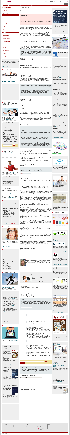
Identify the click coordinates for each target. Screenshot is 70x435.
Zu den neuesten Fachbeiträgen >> (7, 193)
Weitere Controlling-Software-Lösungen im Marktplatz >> (60, 264)
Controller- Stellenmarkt (8, 122)
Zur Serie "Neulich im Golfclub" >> (7, 246)
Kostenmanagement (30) (6, 20)
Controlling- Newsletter (7, 60)
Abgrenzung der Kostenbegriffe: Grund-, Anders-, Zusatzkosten (29, 287)
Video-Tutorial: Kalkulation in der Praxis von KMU (28, 296)
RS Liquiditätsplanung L (57, 344)
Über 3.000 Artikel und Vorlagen (10, 69)
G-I (5, 152)
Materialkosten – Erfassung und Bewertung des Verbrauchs (29, 293)
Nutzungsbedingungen (17, 428)
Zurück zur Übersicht (36, 269)
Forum (6, 5)
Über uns (5, 426)
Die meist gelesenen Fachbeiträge (6, 7)
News (3, 5)
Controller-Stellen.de (50, 425)
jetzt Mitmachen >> (11, 321)
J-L (7, 152)
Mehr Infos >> (61, 67)
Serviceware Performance (7, 183)
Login (67, 1)
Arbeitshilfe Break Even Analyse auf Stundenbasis (10, 207)
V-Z (11, 152)
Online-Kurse (33, 5)
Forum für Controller (12, 172)
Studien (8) (4, 44)
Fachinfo (23, 7)
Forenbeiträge (31, 267)
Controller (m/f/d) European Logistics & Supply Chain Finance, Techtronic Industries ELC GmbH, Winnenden (10, 125)
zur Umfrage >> (14, 305)
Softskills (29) (4, 53)
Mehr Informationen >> (55, 240)
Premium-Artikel (4, 10)
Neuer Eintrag (13, 185)
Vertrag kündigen (17, 425)
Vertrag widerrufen (17, 426)
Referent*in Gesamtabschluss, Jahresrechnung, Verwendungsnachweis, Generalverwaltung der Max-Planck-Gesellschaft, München (10, 129)
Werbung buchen (62, 1)
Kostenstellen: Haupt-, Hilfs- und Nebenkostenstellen (28, 288)
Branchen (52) (4, 17)
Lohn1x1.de (49, 428)
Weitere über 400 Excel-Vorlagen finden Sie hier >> (59, 312)
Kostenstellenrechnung (24, 286)
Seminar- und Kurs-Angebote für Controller (8, 287)
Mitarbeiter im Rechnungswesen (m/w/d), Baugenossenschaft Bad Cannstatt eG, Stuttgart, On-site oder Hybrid (10, 139)
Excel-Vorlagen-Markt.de (51, 430)
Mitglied (7, 77)
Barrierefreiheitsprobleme (29, 428)
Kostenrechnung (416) (6, 32)
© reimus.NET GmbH (4, 433)
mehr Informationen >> (12, 364)
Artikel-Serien (4, 56)
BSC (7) (4, 29)
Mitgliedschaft (28, 426)
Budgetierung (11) (5, 26)
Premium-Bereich (52, 1)
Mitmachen (27, 427)
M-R (8, 152)
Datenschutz (15, 429)
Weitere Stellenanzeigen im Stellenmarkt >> (58, 137)
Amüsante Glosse (7, 226)
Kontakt (4, 425)
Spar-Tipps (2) (4, 47)
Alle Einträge (6, 185)
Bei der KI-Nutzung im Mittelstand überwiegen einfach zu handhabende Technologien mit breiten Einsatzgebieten (10, 252)
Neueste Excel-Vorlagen (8, 200)
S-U (10, 152)
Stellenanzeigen (55, 58)
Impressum (15, 430)
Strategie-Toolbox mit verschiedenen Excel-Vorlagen (60, 375)
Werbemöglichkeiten (6, 427)
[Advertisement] (10, 92)
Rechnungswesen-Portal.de (51, 426)
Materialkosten (22, 31)
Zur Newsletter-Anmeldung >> (6, 66)
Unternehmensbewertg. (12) (6, 38)
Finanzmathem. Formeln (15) (6, 50)
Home (20, 7)
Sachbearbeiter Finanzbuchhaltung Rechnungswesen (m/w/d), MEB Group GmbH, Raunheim (9, 134)
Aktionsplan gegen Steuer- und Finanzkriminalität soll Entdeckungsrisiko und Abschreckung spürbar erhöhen (10, 261)
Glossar (37, 5)
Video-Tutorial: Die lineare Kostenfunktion (27, 295)
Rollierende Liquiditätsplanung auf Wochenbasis (58, 366)
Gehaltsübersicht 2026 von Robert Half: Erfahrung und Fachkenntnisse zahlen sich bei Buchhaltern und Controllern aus (10, 259)
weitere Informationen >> (9, 119)
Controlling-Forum (4, 79)
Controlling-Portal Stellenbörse (63, 187)
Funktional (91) (5, 19)
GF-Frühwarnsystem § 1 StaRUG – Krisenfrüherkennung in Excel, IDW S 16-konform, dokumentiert (10, 217)
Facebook (5, 429)
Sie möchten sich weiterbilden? (9, 272)
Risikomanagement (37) (6, 35)
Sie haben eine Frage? (8, 159)
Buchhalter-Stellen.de (50, 427)
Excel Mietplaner (5, 211)
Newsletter (27, 429)
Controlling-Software (7, 176)
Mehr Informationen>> (59, 381)
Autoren (57, 1)
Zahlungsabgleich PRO (6, 210)
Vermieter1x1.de (50, 429)
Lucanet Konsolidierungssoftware (8, 180)
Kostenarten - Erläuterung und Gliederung (27, 294)
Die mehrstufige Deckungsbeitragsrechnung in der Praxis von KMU (30, 292)
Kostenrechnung (27, 7)
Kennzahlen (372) (5, 23)
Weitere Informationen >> (13, 298)
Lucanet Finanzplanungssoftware (8, 181)
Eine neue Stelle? (7, 102)
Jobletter (27, 430)
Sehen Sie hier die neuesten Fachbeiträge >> (8, 81)
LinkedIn (5, 430)
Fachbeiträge (10, 5)
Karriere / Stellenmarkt (21, 5)
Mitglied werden (47, 1)
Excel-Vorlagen (28, 5)
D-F (4, 152)
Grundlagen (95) (5, 16)
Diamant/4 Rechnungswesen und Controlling (9, 182)
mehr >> (60, 339)
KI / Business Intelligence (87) (6, 41)
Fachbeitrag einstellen (5, 13)
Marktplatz (15, 5)
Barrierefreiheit (16, 427)
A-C (2, 152)
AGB (4, 428)
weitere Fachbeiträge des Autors (24, 267)
